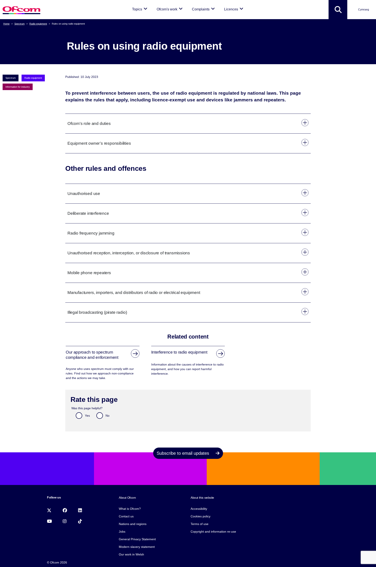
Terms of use (199, 524)
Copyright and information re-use (213, 531)
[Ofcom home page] (21, 9)
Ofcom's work (170, 9)
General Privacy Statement (137, 539)
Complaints (204, 9)
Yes (87, 415)
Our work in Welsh (131, 554)
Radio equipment (38, 23)
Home (6, 23)
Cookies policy (200, 516)
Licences (234, 9)
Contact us (126, 516)
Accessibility (199, 508)
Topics (140, 9)
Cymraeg (363, 9)
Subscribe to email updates (183, 453)
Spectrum (19, 23)
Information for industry (17, 87)
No (107, 415)
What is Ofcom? (130, 508)
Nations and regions (132, 524)
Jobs (122, 531)
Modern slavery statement (137, 547)
